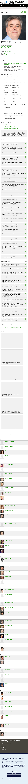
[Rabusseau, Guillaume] (2, 671)
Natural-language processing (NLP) (11, 128)
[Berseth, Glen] (2, 484)
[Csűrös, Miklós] (2, 516)
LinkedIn (5, 54)
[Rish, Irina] (2, 680)
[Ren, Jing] (2, 675)
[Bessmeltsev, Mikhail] (2, 489)
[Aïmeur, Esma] (2, 452)
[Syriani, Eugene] (2, 717)
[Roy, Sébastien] (2, 685)
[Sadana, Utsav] (2, 693)
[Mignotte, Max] (2, 631)
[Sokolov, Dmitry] (2, 707)
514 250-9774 (8, 51)
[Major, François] (2, 622)
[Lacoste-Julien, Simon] (2, 604)
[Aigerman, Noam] (2, 447)
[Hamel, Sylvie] (2, 577)
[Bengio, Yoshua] (2, 479)
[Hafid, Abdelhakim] (2, 568)
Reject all (14, 773)
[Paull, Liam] (2, 658)
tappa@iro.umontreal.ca (6, 50)
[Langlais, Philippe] (2, 609)
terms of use (17, 778)
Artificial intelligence (8, 124)
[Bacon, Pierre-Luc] (2, 465)
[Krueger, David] (2, 595)
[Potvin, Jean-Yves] (2, 662)
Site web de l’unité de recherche (10, 53)
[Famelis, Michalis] (2, 542)
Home (2, 7)
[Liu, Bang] (2, 613)
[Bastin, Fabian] (2, 470)
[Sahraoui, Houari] (2, 698)
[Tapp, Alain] (2, 725)
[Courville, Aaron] (2, 511)
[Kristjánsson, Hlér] (2, 591)
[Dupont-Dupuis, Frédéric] (2, 525)
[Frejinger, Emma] (2, 551)
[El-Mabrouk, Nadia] (2, 533)
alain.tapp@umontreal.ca (6, 46)
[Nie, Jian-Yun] (2, 649)
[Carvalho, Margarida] (2, 507)
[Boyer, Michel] (2, 493)
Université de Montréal (3, 2)
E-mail (2, 751)
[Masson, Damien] (2, 626)
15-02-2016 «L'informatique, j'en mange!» (12, 327)
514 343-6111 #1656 (5, 47)
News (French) (3, 753)
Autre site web (7, 55)
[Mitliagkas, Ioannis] (2, 636)
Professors (16, 7)
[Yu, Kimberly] (2, 734)
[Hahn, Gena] (2, 573)
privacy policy (9, 778)
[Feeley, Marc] (2, 546)
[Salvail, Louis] (2, 703)
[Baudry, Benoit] (2, 475)
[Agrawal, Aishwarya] (2, 443)
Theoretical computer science (10, 126)
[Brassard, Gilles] (2, 498)
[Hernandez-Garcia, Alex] (2, 582)
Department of (16, 2)
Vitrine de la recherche (8, 434)
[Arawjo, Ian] (2, 457)
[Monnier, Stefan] (2, 641)
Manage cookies (14, 771)
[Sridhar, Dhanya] (2, 712)
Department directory (8, 7)
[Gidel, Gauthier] (2, 560)
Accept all (14, 776)
